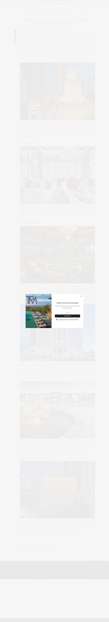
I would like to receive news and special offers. (68, 319)
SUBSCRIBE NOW (67, 316)
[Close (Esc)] (81, 296)
